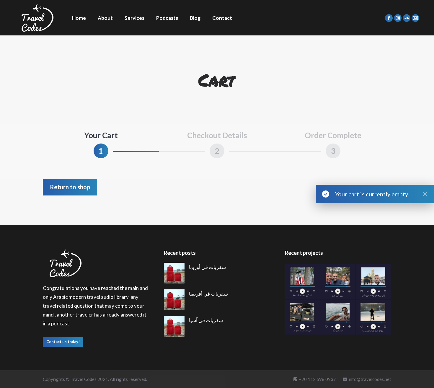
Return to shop (70, 186)
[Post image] (174, 273)
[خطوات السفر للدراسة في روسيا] (373, 317)
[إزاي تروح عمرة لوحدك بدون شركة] (373, 282)
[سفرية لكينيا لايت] (338, 282)
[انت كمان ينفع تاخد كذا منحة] (302, 282)
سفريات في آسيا (206, 320)
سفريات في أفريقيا (208, 294)
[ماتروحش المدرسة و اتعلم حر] (302, 317)
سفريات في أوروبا (207, 267)
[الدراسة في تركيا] (338, 317)
